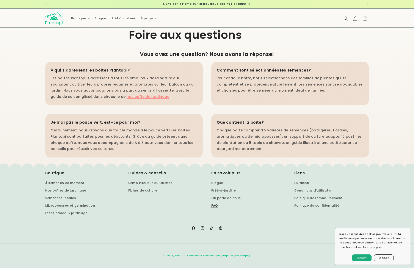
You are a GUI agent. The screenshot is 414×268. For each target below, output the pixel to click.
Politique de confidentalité (316, 205)
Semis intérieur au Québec (150, 183)
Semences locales (60, 198)
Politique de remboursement (318, 198)
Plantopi (181, 255)
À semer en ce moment (64, 183)
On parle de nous (226, 198)
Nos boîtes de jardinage (65, 190)
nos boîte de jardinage (148, 96)
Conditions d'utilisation (313, 190)
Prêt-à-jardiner (224, 190)
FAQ (214, 205)
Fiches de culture (142, 190)
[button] (80, 18)
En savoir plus (372, 247)
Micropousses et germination (70, 205)
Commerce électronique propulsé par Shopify (218, 255)
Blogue (217, 183)
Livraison (301, 183)
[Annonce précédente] (47, 4)
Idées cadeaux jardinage (66, 213)
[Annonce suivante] (367, 4)
